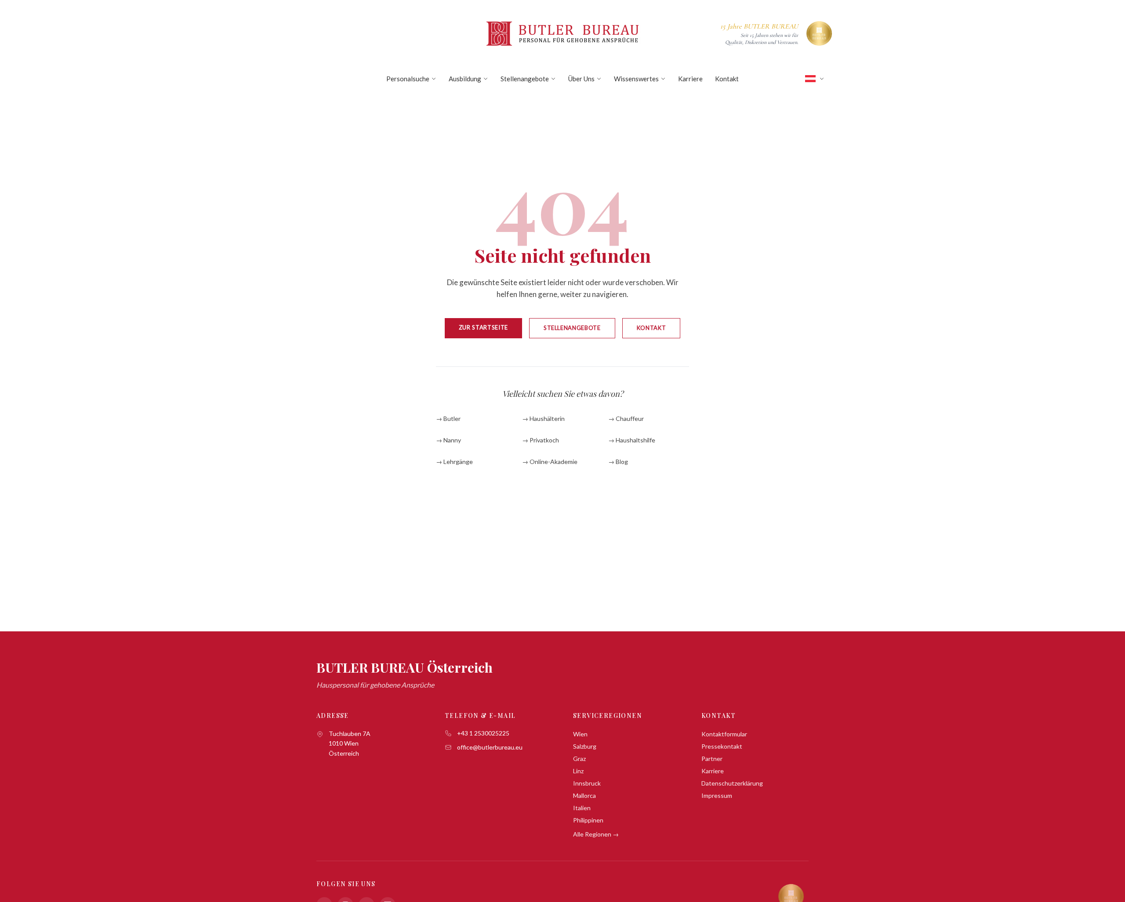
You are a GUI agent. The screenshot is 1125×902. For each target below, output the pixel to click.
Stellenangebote (525, 79)
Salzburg (584, 746)
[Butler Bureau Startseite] (562, 33)
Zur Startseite (483, 327)
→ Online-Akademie (549, 461)
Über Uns (581, 79)
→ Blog (618, 461)
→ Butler (448, 418)
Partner (711, 758)
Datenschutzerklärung (732, 783)
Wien (580, 734)
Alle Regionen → (596, 834)
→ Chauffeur (626, 418)
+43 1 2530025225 (483, 733)
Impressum (716, 795)
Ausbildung (465, 79)
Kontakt (727, 79)
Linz (578, 771)
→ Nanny (448, 440)
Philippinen (588, 820)
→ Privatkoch (540, 440)
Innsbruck (587, 783)
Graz (579, 758)
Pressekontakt (721, 746)
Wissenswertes (636, 79)
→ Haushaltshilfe (631, 440)
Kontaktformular (724, 734)
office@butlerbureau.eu (490, 747)
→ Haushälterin (543, 418)
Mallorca (584, 795)
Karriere (690, 79)
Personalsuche (407, 79)
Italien (582, 807)
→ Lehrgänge (454, 461)
